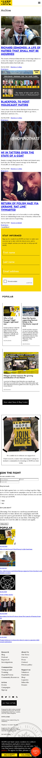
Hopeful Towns (7, 675)
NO (2, 503)
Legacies (24, 680)
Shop (23, 677)
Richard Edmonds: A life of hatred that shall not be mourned (21, 51)
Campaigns (5, 687)
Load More (5, 227)
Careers (24, 657)
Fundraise (25, 675)
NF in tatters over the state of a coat (17, 154)
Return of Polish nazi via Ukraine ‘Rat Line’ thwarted (19, 207)
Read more (4, 69)
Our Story (25, 655)
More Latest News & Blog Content (16, 402)
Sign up (4, 690)
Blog (3, 655)
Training (4, 672)
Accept (9, 754)
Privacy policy (26, 665)
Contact (24, 662)
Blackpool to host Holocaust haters (15, 103)
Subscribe (25, 682)
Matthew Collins (16, 67)
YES (3, 501)
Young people (6, 670)
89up (9, 734)
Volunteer (25, 672)
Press (23, 660)
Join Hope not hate (9, 703)
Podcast (4, 657)
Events (4, 685)
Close (25, 754)
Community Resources (10, 677)
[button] (39, 3)
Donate (24, 685)
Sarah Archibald (16, 223)
